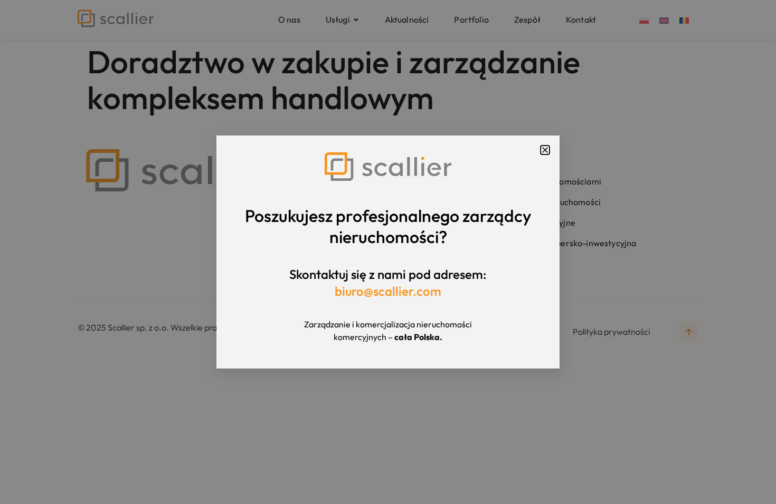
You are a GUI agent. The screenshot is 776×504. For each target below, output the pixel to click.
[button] (545, 150)
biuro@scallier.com (388, 291)
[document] (388, 252)
